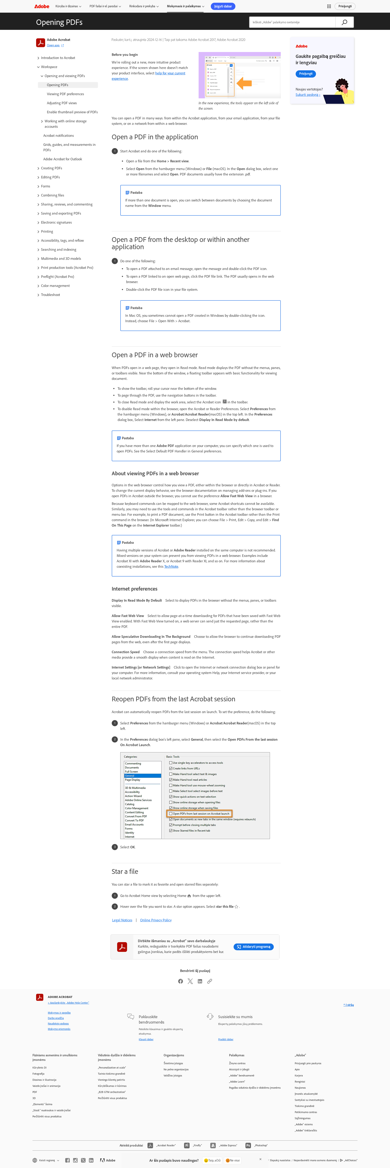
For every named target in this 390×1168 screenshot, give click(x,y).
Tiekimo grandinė (304, 1106)
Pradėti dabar (225, 1039)
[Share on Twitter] (190, 983)
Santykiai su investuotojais (309, 1100)
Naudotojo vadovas (58, 1023)
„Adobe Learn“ (237, 1081)
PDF (34, 1092)
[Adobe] (41, 6)
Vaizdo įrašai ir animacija (46, 1086)
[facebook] (67, 1160)
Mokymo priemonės (59, 1029)
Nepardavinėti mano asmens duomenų (315, 1160)
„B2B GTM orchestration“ (112, 1092)
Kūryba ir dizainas (67, 6)
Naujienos (300, 1087)
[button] (329, 6)
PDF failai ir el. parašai (104, 6)
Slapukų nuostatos (280, 1160)
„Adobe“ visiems (304, 1124)
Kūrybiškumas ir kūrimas (112, 1086)
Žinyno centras (237, 1063)
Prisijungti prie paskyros (308, 1063)
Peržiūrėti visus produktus (47, 1116)
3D (34, 1098)
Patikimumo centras (306, 1112)
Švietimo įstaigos (173, 1063)
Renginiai (300, 1081)
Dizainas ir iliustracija (44, 1079)
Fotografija (38, 1073)
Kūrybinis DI (39, 1067)
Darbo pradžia (56, 1018)
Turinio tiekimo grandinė (111, 1073)
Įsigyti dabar (223, 6)
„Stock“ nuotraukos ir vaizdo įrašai (51, 1110)
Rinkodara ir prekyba (142, 6)
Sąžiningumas (303, 1118)
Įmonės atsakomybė (306, 1093)
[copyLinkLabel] (209, 983)
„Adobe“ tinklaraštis (306, 1130)
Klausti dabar (146, 1039)
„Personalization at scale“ (112, 1067)
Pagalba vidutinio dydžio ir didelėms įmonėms (255, 1087)
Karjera (299, 1075)
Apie (297, 1069)
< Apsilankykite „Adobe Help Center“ (68, 1002)
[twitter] (83, 1160)
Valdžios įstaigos (173, 1075)
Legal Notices (122, 920)
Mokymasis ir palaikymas (184, 6)
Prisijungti (345, 6)
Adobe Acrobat (58, 40)
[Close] (260, 1159)
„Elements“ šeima (42, 1104)
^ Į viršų (349, 1005)
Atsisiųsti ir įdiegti (239, 1069)
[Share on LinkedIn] (200, 983)
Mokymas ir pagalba (59, 1012)
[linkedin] (91, 1160)
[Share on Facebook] (180, 983)
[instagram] (75, 1160)
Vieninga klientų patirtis (111, 1079)
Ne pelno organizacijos (176, 1069)
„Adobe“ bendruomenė (241, 1075)
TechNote (171, 566)
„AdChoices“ (351, 1160)
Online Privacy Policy (156, 920)
